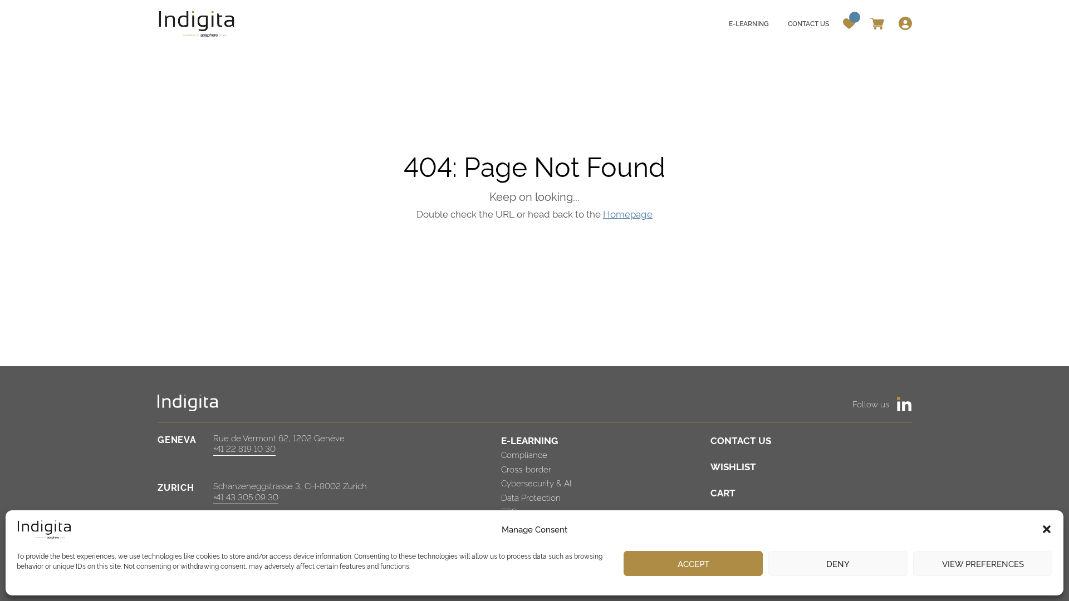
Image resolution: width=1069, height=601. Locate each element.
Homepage (628, 213)
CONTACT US (740, 439)
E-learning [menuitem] (749, 23)
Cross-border (526, 469)
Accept (693, 563)
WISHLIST (733, 466)
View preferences (983, 563)
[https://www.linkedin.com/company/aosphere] (904, 404)
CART (722, 492)
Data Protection (531, 497)
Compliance (524, 454)
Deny (838, 563)
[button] (1046, 529)
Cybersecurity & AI (536, 483)
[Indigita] (197, 23)
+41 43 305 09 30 (245, 497)
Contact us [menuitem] (808, 23)
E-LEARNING (529, 439)
